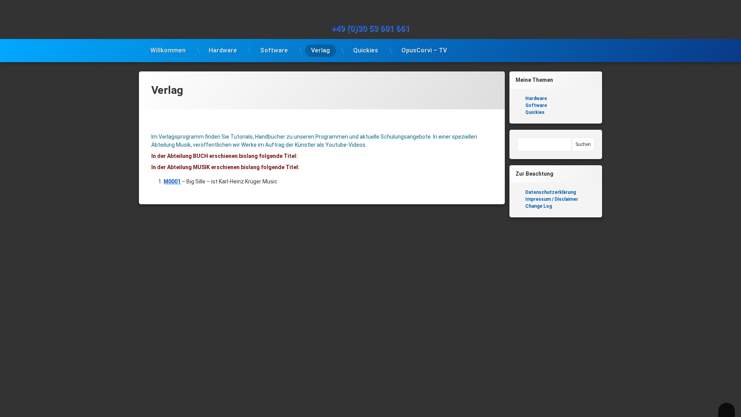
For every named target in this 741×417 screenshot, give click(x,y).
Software (274, 50)
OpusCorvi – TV (424, 50)
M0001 (172, 181)
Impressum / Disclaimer (551, 199)
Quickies (365, 50)
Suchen (583, 144)
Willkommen (168, 50)
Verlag (320, 50)
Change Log (538, 206)
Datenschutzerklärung (550, 192)
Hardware (223, 50)
